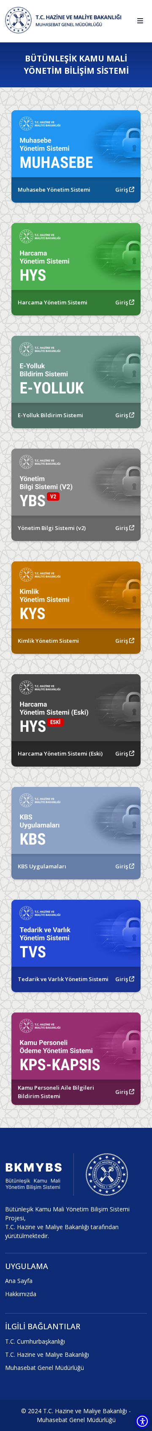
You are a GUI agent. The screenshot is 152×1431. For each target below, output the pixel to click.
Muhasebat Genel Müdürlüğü (44, 1368)
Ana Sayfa (19, 1281)
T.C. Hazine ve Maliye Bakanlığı (47, 1354)
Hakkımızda (20, 1294)
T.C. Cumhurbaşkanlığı (35, 1341)
